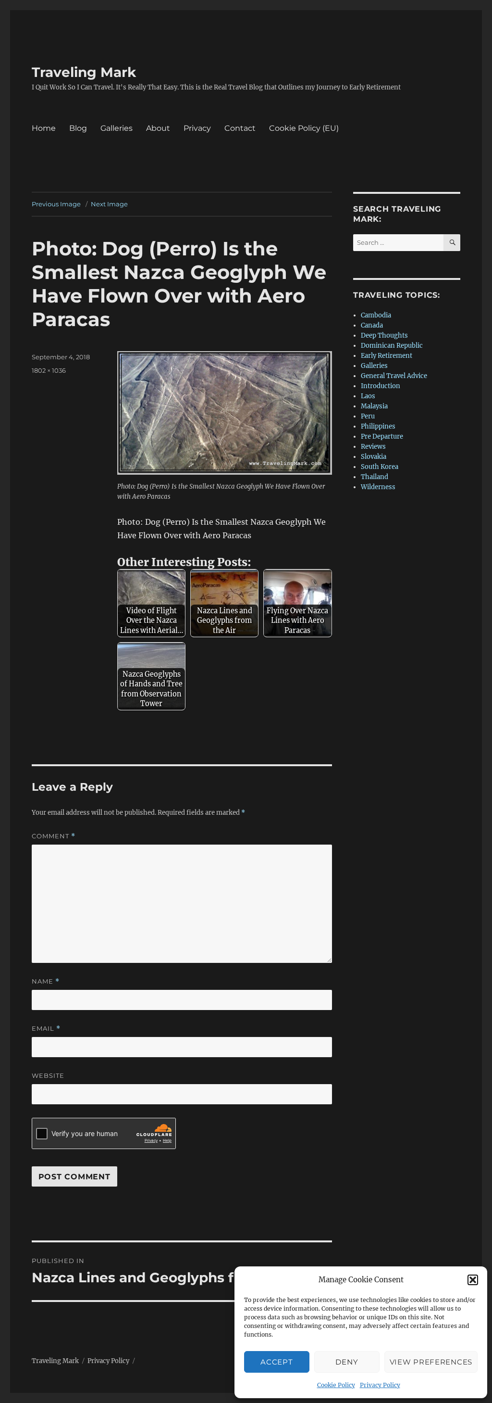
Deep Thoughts (384, 335)
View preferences (431, 1361)
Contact (240, 128)
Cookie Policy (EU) (304, 128)
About (158, 128)
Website (48, 1075)
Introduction (380, 386)
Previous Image (56, 204)
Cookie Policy (336, 1385)
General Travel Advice (394, 376)
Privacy (197, 128)
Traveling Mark (84, 72)
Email (46, 1028)
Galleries (116, 128)
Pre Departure (382, 436)
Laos (368, 396)
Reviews (373, 446)
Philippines (378, 426)
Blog (78, 128)
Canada (372, 325)
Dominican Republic (392, 345)
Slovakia (373, 457)
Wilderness (378, 487)
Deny (346, 1361)
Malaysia (374, 406)
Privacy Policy (380, 1385)
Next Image (109, 204)
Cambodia (376, 315)
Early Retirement (386, 356)
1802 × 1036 (49, 370)
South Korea (379, 467)
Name (46, 981)
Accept (276, 1361)
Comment (53, 836)
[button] (473, 1280)
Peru (368, 416)
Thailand (374, 477)
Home (44, 128)
